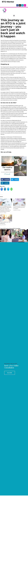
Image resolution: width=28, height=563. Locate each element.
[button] (14, 16)
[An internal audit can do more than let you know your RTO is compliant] (19, 202)
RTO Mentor (8, 2)
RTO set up (6, 228)
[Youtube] (20, 5)
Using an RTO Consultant (14, 228)
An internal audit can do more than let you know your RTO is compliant (19, 207)
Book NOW (9, 372)
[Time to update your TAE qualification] (6, 218)
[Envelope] (25, 5)
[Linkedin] (22, 5)
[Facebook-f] (17, 5)
